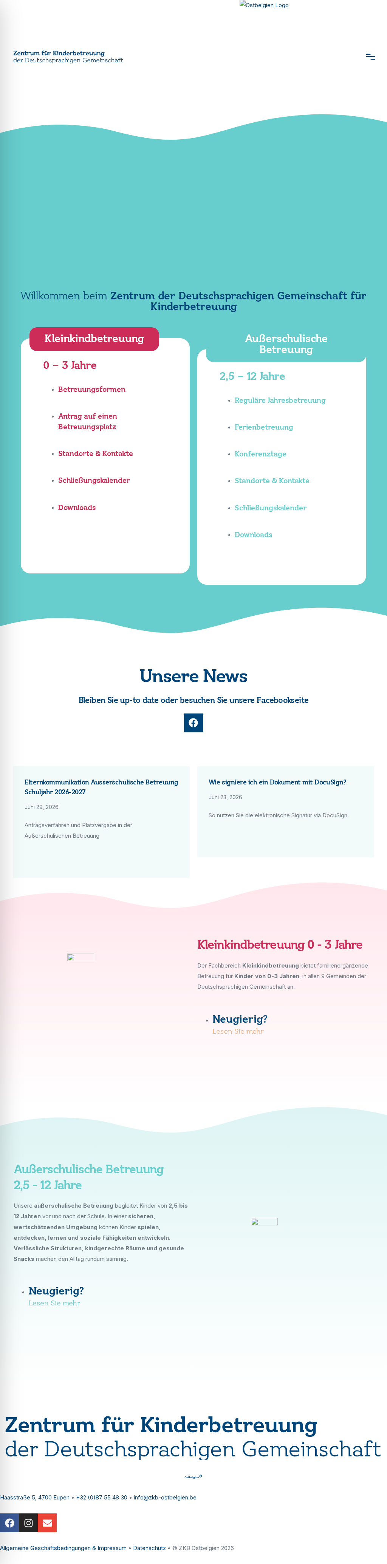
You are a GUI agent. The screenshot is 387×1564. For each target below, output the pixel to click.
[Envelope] (47, 1522)
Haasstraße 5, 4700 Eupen (35, 1497)
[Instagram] (28, 1522)
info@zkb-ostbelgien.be (165, 1497)
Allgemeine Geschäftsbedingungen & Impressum (63, 1548)
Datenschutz (149, 1548)
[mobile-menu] (367, 57)
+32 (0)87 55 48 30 (101, 1497)
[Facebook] (193, 722)
